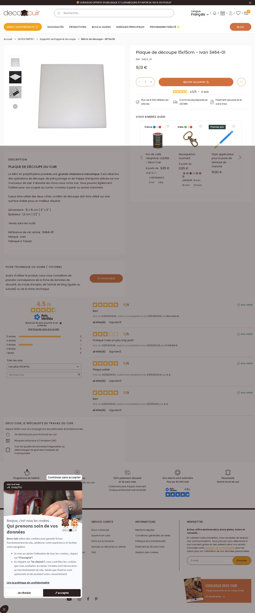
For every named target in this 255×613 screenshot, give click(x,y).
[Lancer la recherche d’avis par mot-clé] (78, 375)
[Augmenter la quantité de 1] (153, 82)
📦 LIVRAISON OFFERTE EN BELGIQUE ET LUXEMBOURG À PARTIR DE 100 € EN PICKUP (123, 2)
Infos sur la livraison (102, 541)
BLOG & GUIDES (101, 27)
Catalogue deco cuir (221, 585)
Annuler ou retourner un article (108, 546)
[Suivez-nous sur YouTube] (69, 599)
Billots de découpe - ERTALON (98, 39)
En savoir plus (106, 278)
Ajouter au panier (194, 82)
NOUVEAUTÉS (55, 27)
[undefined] (60, 323)
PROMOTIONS (77, 27)
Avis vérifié (247, 304)
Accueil (8, 39)
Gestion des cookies (146, 552)
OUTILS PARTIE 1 (26, 39)
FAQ (93, 552)
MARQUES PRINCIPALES (130, 27)
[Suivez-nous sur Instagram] (79, 599)
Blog (240, 27)
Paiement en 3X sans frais (149, 546)
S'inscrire (242, 560)
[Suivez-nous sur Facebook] (88, 599)
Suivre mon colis (100, 535)
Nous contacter (100, 529)
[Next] (15, 106)
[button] (214, 14)
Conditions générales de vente (152, 535)
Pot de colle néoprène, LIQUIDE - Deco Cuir (157, 158)
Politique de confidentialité (150, 541)
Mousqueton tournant (187, 156)
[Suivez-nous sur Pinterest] (96, 599)
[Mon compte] (230, 13)
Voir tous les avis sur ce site (43, 329)
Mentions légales (145, 529)
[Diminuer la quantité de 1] (138, 82)
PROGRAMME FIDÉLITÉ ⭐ (165, 27)
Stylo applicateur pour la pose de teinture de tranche (223, 160)
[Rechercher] (59, 13)
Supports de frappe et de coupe (58, 39)
